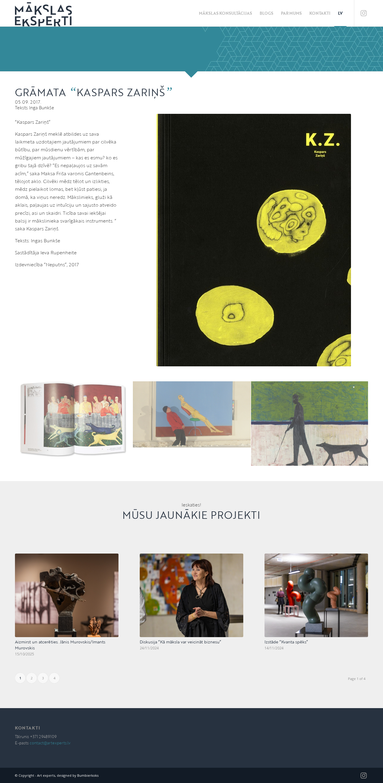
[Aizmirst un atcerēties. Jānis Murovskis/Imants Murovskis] (66, 595)
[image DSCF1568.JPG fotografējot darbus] (192, 414)
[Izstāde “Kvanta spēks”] (316, 595)
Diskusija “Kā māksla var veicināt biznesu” (180, 642)
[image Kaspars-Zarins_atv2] (74, 419)
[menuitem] (225, 13)
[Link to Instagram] (363, 12)
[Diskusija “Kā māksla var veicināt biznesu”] (191, 595)
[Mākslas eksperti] (43, 13)
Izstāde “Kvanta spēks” (286, 642)
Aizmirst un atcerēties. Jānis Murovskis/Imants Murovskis (60, 645)
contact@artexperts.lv (50, 743)
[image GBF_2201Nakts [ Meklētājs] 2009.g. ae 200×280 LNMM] (310, 423)
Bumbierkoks (87, 775)
